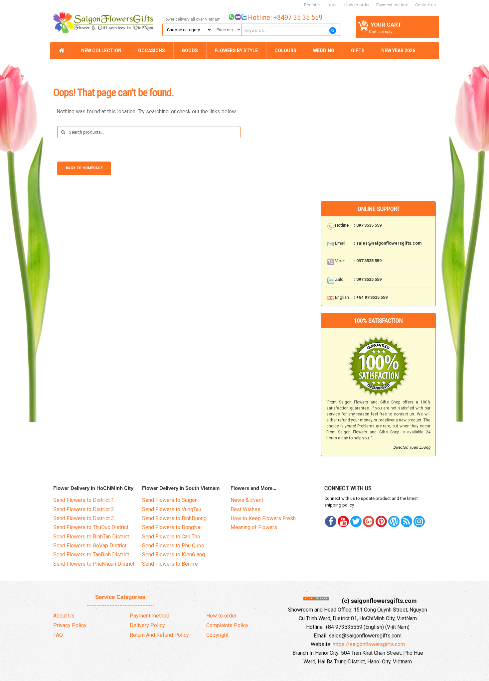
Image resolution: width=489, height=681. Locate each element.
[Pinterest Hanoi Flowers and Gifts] (356, 521)
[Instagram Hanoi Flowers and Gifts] (419, 521)
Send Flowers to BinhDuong (174, 518)
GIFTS (358, 50)
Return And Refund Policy (159, 635)
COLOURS (285, 50)
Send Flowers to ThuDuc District (90, 527)
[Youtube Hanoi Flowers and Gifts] (343, 521)
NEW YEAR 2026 (398, 50)
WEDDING (323, 50)
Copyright (217, 635)
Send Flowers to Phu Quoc (173, 545)
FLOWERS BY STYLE (236, 50)
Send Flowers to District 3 (83, 518)
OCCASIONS (151, 50)
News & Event (247, 500)
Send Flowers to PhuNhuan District (93, 564)
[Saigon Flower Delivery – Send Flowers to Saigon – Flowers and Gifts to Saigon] (105, 20)
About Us (64, 616)
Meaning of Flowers (254, 527)
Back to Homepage (84, 168)
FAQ (58, 635)
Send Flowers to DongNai (172, 527)
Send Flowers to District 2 (83, 509)
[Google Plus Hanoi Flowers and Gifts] (368, 521)
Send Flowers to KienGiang (173, 554)
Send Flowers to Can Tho (171, 536)
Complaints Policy (227, 625)
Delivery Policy (147, 625)
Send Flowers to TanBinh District (91, 554)
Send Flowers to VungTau (171, 509)
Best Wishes (245, 509)
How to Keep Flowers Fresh (263, 518)
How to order (357, 4)
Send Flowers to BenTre (170, 564)
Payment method (392, 4)
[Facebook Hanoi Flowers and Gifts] (330, 521)
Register (312, 4)
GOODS (190, 50)
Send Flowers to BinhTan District (91, 536)
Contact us (425, 4)
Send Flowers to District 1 (83, 500)
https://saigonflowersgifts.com (369, 644)
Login (332, 4)
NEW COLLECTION (101, 50)
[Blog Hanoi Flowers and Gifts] (394, 521)
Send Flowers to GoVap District (89, 545)
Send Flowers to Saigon (170, 500)
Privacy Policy (69, 625)
